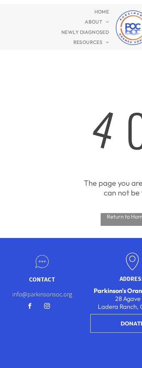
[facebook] (30, 307)
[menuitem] (101, 12)
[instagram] (47, 307)
